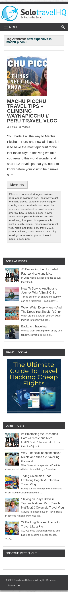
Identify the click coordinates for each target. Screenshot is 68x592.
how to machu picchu (31, 213)
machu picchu (25, 224)
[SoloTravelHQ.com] (34, 7)
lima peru (27, 220)
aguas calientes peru (27, 198)
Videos (26, 127)
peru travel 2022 (43, 227)
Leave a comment (21, 194)
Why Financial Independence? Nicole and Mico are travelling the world (41, 457)
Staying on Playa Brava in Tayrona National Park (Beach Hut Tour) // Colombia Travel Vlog (42, 503)
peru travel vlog (17, 231)
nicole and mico (24, 227)
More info (17, 184)
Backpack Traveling (34, 326)
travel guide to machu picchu (25, 235)
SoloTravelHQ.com (24, 580)
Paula (13, 127)
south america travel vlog (42, 231)
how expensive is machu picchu (36, 205)
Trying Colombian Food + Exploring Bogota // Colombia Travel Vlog (40, 480)
